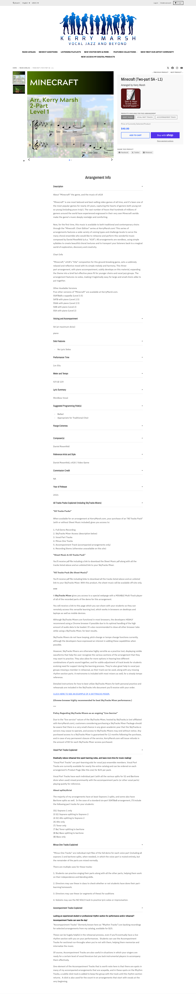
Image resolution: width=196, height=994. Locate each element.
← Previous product (160, 72)
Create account (165, 3)
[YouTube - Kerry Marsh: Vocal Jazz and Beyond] (181, 68)
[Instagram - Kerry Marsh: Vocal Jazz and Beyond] (177, 68)
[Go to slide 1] (69, 160)
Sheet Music (128, 117)
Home (15, 68)
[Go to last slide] (29, 160)
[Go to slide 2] (71, 160)
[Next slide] (112, 160)
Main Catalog (24, 68)
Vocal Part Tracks (145, 117)
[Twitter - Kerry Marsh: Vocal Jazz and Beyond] (168, 68)
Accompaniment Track (166, 117)
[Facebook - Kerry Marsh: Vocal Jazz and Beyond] (172, 68)
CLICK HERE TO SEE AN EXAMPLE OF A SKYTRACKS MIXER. (81, 694)
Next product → (177, 72)
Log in (156, 3)
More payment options (165, 141)
